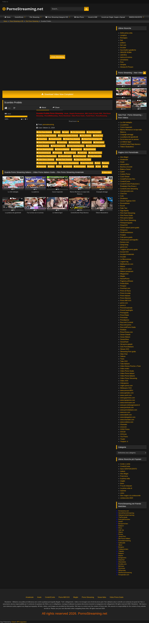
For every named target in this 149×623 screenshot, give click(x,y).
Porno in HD (87, 142)
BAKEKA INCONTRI (135, 17)
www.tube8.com (126, 415)
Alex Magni (124, 157)
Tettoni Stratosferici (127, 147)
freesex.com (124, 242)
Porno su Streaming (63, 149)
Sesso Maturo (125, 337)
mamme (123, 491)
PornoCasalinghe (126, 310)
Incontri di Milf (92, 17)
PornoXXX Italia (71, 152)
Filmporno (124, 230)
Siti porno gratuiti (126, 344)
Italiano (52, 166)
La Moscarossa (125, 259)
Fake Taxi (123, 208)
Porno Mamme (125, 298)
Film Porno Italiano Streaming (69, 135)
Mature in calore (126, 269)
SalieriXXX (68, 166)
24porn (120, 532)
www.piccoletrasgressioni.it (130, 405)
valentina (123, 55)
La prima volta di (126, 488)
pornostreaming (48, 124)
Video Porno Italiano (127, 376)
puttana (123, 43)
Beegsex (121, 547)
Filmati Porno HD (56, 139)
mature (122, 471)
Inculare (123, 47)
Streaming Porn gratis (128, 351)
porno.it (123, 305)
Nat (121, 40)
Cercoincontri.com (126, 191)
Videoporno (124, 383)
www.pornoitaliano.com (128, 410)
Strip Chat (123, 354)
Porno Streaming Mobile (46, 149)
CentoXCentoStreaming (126, 513)
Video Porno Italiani (127, 373)
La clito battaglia (126, 122)
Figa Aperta (124, 210)
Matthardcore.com (126, 264)
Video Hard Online (96, 152)
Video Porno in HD (95, 156)
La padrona (124, 125)
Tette (106, 166)
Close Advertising (57, 57)
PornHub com (125, 288)
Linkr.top (121, 530)
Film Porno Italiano (124, 538)
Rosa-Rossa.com (126, 332)
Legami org (124, 261)
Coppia (58, 132)
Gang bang (124, 244)
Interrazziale (42, 166)
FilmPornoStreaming (125, 572)
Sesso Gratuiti (125, 334)
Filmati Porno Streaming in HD (93, 139)
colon (122, 493)
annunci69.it (124, 164)
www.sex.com (125, 412)
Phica (120, 528)
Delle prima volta (126, 33)
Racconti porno (125, 325)
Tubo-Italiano (125, 364)
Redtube (123, 330)
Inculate (123, 257)
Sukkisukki (121, 543)
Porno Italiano (100, 142)
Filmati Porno (43, 139)
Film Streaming (34, 17)
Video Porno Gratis (127, 371)
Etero (98, 163)
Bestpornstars (123, 523)
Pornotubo (124, 317)
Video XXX (124, 381)
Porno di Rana (125, 291)
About (43, 107)
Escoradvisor (125, 203)
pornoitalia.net (77, 149)
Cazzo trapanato (126, 127)
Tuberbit (121, 551)
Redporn (121, 526)
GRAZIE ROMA (126, 52)
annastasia (124, 60)
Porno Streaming (44, 146)
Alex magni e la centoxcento (130, 495)
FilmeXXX (124, 225)
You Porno (124, 436)
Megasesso (124, 274)
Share (57, 107)
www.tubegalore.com (128, 417)
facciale (106, 163)
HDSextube (122, 570)
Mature (122, 266)
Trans (122, 359)
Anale (122, 162)
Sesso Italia (102, 597)
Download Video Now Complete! (58, 94)
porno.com (124, 303)
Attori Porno (80, 17)
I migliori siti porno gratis (129, 249)
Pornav (120, 534)
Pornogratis (124, 313)
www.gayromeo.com (127, 398)
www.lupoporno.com (127, 400)
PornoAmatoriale (126, 308)
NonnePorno (124, 278)
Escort (122, 206)
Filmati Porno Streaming (72, 139)
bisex (122, 483)
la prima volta (125, 478)
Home (8, 17)
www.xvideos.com (126, 422)
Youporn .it (124, 441)
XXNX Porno (125, 429)
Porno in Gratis (75, 142)
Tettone (122, 356)
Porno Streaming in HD (16, 21)
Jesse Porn (122, 536)
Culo (122, 196)
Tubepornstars (123, 549)
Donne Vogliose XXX (128, 201)
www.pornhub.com (127, 407)
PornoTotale (58, 152)
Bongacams (122, 557)
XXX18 (122, 432)
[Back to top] (142, 617)
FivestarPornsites (124, 519)
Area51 (120, 521)
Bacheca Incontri (126, 167)
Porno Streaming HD (59, 146)
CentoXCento (19, 17)
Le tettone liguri (125, 142)
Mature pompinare (126, 271)
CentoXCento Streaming (129, 189)
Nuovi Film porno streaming (47, 142)
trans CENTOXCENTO (128, 469)
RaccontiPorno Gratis (128, 327)
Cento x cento (125, 464)
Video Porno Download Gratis (47, 156)
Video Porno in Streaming (46, 159)
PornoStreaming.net (24, 8)
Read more (73, 121)
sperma (91, 166)
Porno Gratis (63, 142)
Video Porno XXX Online (83, 159)
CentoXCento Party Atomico (130, 144)
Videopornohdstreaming (126, 515)
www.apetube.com (126, 393)
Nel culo (123, 45)
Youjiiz (122, 439)
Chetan (13, 622)
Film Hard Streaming (127, 213)
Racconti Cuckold (126, 322)
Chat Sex (123, 193)
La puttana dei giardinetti (129, 137)
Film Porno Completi (95, 132)
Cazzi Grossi (124, 176)
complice (123, 35)
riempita (123, 64)
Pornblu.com (122, 564)
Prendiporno (124, 320)
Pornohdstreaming (124, 540)
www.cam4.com (126, 395)
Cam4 (122, 172)
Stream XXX (125, 349)
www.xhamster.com (127, 419)
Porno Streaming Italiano (76, 146)
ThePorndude (122, 517)
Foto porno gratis (126, 237)
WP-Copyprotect (21, 622)
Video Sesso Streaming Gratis (48, 163)
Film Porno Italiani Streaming (47, 135)
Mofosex (121, 566)
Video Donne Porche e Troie (130, 366)
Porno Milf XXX (125, 300)
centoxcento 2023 (126, 498)
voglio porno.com (126, 385)
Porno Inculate (125, 293)
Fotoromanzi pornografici (129, 240)
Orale (59, 166)
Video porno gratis (65, 156)
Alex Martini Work (87, 163)
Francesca (124, 476)
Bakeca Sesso (125, 169)
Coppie (66, 132)
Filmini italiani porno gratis (129, 227)
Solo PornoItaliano (127, 347)
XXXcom (123, 434)
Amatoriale (124, 159)
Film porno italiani (126, 218)
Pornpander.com (123, 575)
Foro (122, 62)
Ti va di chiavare (126, 486)
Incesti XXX (124, 252)
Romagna (123, 38)
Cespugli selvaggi (126, 134)
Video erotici (124, 368)
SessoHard (124, 342)
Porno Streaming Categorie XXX (57, 17)
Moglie (122, 276)
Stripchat (121, 560)
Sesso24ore (124, 339)
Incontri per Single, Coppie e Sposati (113, 17)
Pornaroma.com (123, 511)
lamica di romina (126, 57)
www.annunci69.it (126, 390)
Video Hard (83, 152)
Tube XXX (124, 361)
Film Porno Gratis (126, 215)
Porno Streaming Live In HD (96, 146)
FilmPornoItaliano (126, 232)
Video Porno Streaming (65, 159)
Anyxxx (120, 555)
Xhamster (123, 424)
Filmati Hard (98, 135)
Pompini (123, 286)
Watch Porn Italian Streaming (69, 163)
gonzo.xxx (124, 247)
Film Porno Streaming (32, 21)
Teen (99, 166)
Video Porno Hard (80, 156)
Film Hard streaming (79, 132)
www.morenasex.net (127, 402)
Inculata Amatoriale (127, 254)
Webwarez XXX (126, 388)
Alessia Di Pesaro (126, 67)
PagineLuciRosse (126, 281)
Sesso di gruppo (80, 166)
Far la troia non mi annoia (129, 139)
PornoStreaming (90, 149)
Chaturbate (122, 562)
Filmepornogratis (126, 223)
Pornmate (121, 568)
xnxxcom (123, 427)
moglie (122, 481)
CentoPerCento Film (127, 179)
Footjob (123, 235)
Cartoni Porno (125, 174)
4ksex (120, 545)
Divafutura (124, 198)
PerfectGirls (124, 283)
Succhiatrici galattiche (128, 50)
